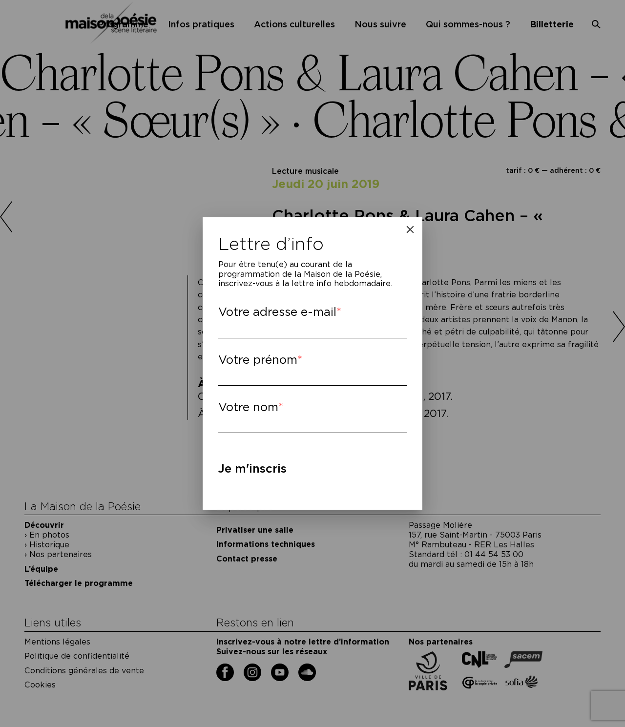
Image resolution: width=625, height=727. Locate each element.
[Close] (410, 229)
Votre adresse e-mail (277, 312)
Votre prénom (257, 360)
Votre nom (248, 407)
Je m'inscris (252, 468)
